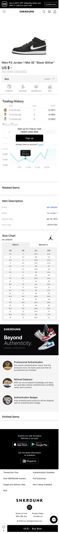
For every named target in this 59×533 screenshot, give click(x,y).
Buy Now (32, 528)
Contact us (37, 516)
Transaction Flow (10, 472)
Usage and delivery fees (14, 484)
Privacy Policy (37, 513)
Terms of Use (21, 513)
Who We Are (21, 516)
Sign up (29, 138)
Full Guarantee (39, 478)
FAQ (5, 490)
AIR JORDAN (52, 207)
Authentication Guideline (44, 472)
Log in (40, 144)
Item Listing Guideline (42, 484)
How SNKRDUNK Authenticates (16, 478)
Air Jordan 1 (52, 213)
